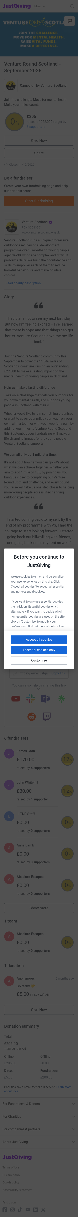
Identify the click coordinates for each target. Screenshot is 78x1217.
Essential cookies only (39, 650)
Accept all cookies (39, 639)
